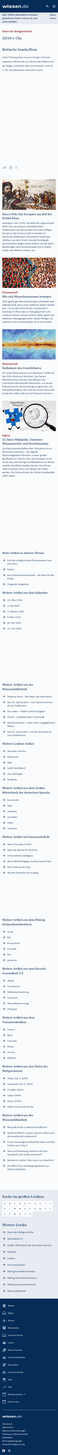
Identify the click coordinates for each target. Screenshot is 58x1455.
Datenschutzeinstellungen (14, 1430)
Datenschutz (7, 1427)
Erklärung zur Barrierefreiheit (15, 1434)
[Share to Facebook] (10, 167)
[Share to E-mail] (4, 167)
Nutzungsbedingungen (12, 1441)
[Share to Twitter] (16, 167)
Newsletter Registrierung (13, 1444)
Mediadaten (7, 1437)
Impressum (7, 1424)
